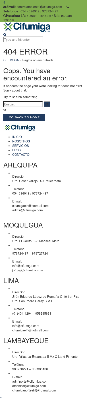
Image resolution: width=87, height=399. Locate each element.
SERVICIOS (20, 145)
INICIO (17, 136)
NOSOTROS (21, 141)
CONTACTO (20, 154)
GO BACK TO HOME (24, 117)
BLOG (16, 150)
